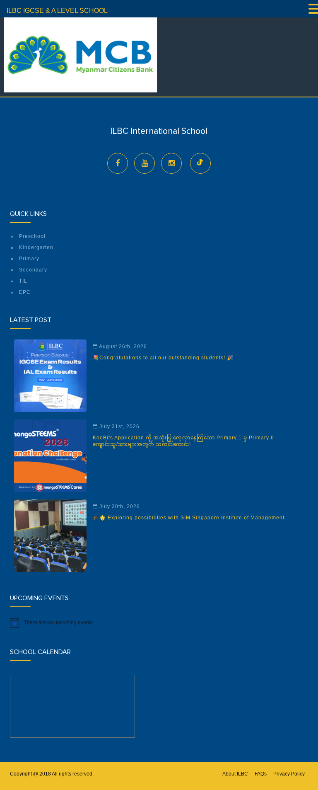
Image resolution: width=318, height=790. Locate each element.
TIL (23, 281)
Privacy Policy (289, 774)
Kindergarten (36, 247)
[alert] (159, 623)
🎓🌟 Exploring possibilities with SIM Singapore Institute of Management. (189, 518)
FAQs (261, 774)
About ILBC (235, 774)
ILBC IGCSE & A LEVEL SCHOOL (57, 10)
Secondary (33, 270)
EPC (25, 292)
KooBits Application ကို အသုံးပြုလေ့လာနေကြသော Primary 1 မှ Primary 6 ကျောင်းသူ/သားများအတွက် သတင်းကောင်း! (183, 441)
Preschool (32, 236)
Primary (29, 259)
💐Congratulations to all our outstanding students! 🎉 (163, 358)
